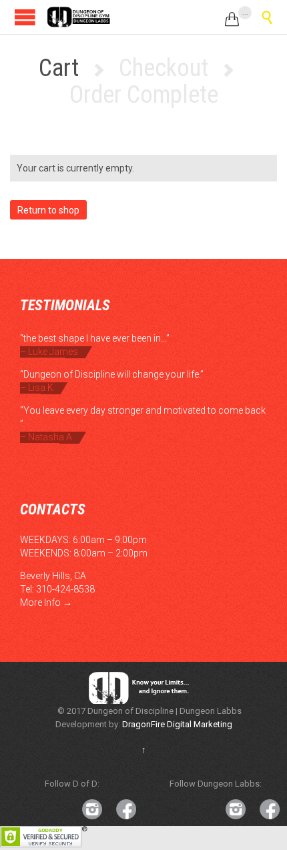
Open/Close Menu (25, 17)
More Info (40, 602)
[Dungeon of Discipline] (80, 17)
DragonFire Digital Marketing (177, 724)
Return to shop (48, 210)
